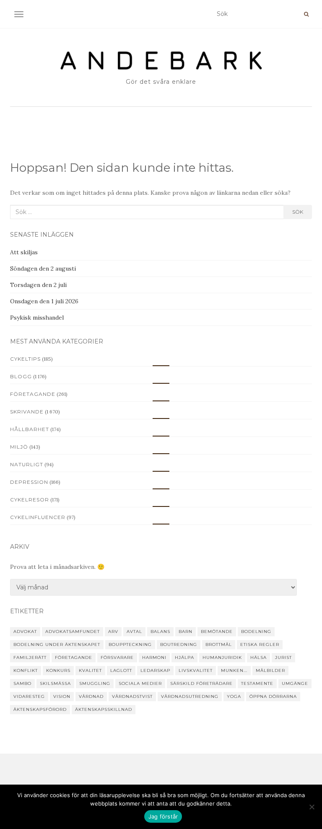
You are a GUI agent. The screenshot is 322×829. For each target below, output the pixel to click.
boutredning (178, 644)
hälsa (258, 657)
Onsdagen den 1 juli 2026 (44, 301)
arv (113, 631)
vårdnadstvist (132, 696)
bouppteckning (130, 644)
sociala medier (140, 683)
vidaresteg (29, 696)
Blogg (21, 376)
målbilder (270, 670)
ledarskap (155, 670)
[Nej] (311, 807)
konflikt (25, 670)
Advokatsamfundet (72, 631)
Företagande (32, 394)
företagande (73, 657)
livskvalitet (196, 670)
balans (160, 631)
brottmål (218, 644)
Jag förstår (163, 816)
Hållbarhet (29, 429)
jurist (283, 657)
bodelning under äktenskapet (56, 644)
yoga (234, 696)
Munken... (234, 670)
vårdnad (91, 696)
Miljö (19, 447)
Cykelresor (29, 499)
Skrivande (27, 411)
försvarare (117, 657)
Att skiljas (24, 252)
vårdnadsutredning (189, 696)
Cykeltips (25, 359)
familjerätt (30, 657)
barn (185, 631)
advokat (25, 631)
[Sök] (306, 14)
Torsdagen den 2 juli (38, 285)
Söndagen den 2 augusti (43, 268)
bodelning (256, 631)
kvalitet (90, 670)
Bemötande (217, 631)
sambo (22, 683)
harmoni (154, 657)
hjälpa (184, 657)
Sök (297, 212)
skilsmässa (55, 683)
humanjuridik (222, 657)
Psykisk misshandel (37, 317)
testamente (257, 683)
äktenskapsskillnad (103, 709)
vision (61, 696)
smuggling (94, 683)
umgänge (295, 683)
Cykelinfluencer (37, 517)
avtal (134, 631)
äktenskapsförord (40, 709)
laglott (121, 670)
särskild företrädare (201, 683)
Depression (29, 482)
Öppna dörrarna (273, 696)
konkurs (58, 670)
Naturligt (26, 464)
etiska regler (259, 644)
